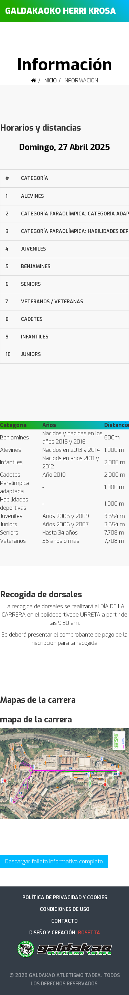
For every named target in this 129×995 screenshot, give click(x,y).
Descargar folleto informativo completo (54, 861)
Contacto (64, 921)
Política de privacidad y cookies (64, 897)
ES (111, 34)
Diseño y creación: (64, 933)
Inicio (50, 80)
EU (100, 34)
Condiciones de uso (64, 909)
